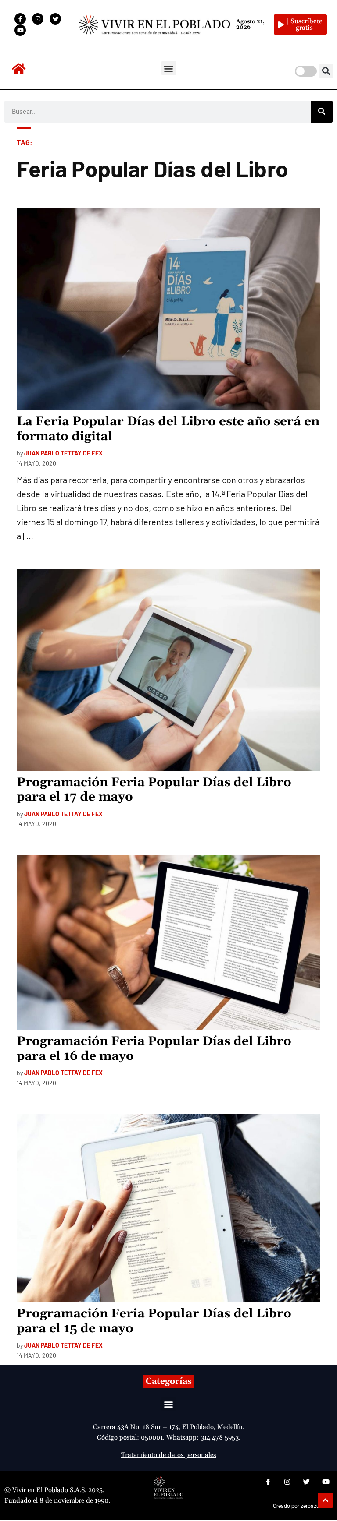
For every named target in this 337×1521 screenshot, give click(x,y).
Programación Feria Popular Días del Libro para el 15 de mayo (154, 1321)
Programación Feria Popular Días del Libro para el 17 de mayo (154, 790)
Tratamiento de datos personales (168, 1455)
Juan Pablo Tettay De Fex (63, 453)
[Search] (322, 112)
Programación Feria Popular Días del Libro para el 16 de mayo (154, 1049)
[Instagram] (37, 19)
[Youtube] (20, 30)
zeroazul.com (317, 1506)
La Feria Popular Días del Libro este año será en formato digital (168, 429)
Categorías (169, 1381)
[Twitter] (55, 19)
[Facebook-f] (20, 19)
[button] (168, 68)
